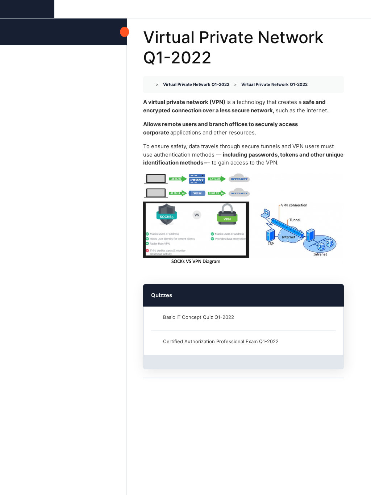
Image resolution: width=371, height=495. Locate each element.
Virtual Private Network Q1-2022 (196, 84)
